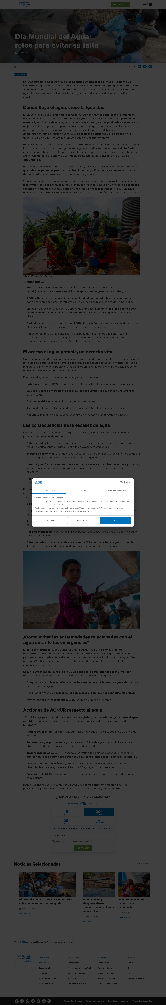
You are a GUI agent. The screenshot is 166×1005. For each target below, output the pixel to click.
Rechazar (50, 520)
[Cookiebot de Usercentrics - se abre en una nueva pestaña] (121, 482)
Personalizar (82, 520)
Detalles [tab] (83, 490)
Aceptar (115, 520)
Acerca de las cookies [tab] (117, 490)
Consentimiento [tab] (49, 490)
